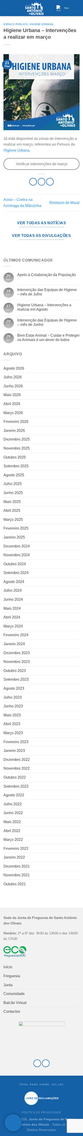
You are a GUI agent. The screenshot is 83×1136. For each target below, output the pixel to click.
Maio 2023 (12, 715)
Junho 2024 (13, 599)
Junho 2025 (13, 493)
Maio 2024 (12, 608)
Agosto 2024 (13, 582)
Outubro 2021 (14, 884)
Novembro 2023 (16, 662)
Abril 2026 (11, 404)
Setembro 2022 (16, 786)
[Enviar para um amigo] (50, 181)
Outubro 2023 (14, 671)
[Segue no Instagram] (46, 1063)
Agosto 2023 (13, 688)
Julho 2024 (12, 590)
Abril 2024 (11, 617)
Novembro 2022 (16, 768)
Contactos (11, 1011)
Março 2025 (13, 519)
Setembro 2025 (16, 466)
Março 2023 (13, 733)
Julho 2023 (12, 697)
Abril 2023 (11, 724)
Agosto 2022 (13, 795)
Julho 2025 (12, 484)
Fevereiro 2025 (15, 528)
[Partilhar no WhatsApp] (33, 181)
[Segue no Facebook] (37, 1063)
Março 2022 (13, 840)
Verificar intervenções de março (41, 164)
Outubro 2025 (14, 457)
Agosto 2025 (13, 475)
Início (7, 967)
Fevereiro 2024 (15, 635)
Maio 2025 (12, 502)
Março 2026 (13, 413)
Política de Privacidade (41, 1112)
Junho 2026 (13, 386)
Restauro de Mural (64, 203)
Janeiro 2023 (14, 751)
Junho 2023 (13, 706)
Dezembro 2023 (16, 653)
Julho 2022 (12, 804)
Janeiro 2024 (14, 644)
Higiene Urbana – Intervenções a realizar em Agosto (44, 307)
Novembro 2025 (16, 448)
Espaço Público (15, 24)
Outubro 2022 (14, 777)
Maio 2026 (12, 395)
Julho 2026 (12, 377)
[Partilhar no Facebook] (41, 181)
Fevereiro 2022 (15, 849)
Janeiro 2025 (14, 537)
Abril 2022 (11, 831)
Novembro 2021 (16, 875)
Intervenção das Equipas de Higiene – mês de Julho (47, 292)
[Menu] (6, 8)
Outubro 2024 (14, 564)
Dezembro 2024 (16, 546)
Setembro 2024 (16, 573)
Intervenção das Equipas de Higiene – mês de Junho (47, 322)
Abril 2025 (11, 510)
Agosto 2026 (13, 368)
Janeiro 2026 (14, 431)
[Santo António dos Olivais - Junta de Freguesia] (34, 8)
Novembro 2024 (16, 555)
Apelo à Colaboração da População (46, 275)
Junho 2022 (13, 813)
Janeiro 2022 (14, 857)
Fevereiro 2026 (15, 422)
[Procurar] (78, 7)
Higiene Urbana (41, 24)
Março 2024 (13, 626)
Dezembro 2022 (16, 760)
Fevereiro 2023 (15, 742)
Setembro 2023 (16, 679)
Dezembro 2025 (16, 439)
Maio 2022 (12, 822)
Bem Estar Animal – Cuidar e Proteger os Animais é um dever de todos (48, 337)
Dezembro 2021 (16, 866)
